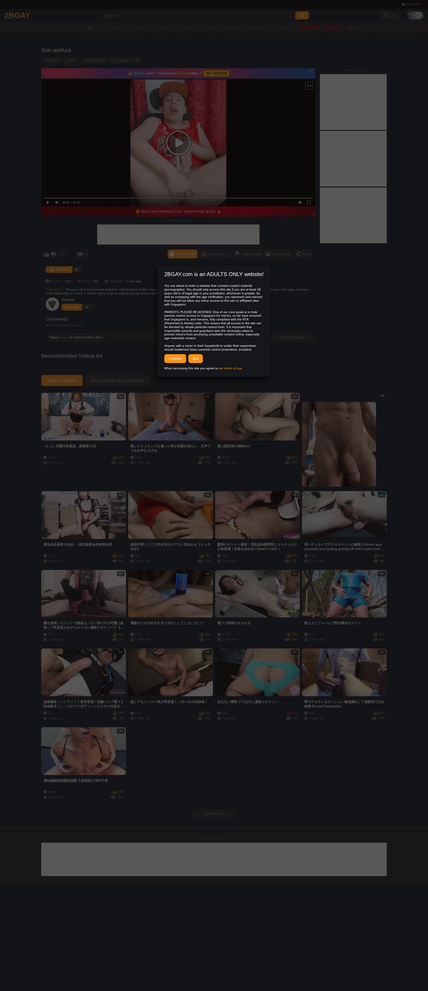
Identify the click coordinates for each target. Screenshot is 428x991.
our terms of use (230, 368)
